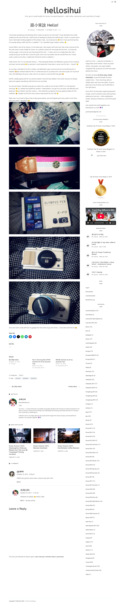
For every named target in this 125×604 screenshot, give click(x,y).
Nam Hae (88, 521)
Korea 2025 (89, 509)
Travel (21, 375)
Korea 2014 (89, 448)
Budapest (88, 335)
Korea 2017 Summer (92, 485)
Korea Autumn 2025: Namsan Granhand (41, 447)
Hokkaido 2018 (90, 388)
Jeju (87, 416)
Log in (87, 287)
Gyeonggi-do (89, 375)
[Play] (88, 223)
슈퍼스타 (32, 30)
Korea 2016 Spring (91, 469)
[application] (101, 216)
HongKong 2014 (90, 396)
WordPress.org (90, 300)
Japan (87, 412)
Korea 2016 (89, 465)
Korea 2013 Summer (92, 444)
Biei (87, 331)
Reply (19, 482)
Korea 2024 (89, 505)
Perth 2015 (89, 534)
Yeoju (87, 574)
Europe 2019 (89, 359)
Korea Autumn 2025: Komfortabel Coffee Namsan (68, 447)
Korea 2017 (89, 477)
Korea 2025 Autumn (91, 513)
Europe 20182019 (91, 355)
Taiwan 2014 (89, 554)
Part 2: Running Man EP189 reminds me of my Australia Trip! (41, 362)
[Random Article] (112, 2)
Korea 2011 (89, 428)
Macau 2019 (89, 517)
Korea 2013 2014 (90, 440)
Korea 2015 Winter (91, 461)
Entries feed (89, 292)
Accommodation (91, 310)
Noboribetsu (89, 530)
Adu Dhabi (89, 314)
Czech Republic (90, 343)
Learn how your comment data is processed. (49, 557)
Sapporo (88, 542)
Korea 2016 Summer (92, 473)
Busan (87, 339)
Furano (88, 363)
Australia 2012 (90, 323)
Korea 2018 (89, 489)
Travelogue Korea (91, 566)
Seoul (87, 546)
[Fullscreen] (113, 223)
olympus (33, 378)
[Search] (115, 2)
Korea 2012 (89, 432)
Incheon (88, 408)
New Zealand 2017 (91, 525)
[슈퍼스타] (13, 402)
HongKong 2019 (90, 400)
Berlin (87, 327)
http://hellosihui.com (24, 402)
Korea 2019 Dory (91, 497)
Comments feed (90, 296)
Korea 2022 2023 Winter (93, 501)
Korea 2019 (89, 493)
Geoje (87, 367)
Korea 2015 (89, 457)
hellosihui (62, 10)
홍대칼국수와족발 (97, 234)
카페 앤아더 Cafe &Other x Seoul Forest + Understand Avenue (103, 263)
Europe (88, 351)
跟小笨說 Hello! (14, 360)
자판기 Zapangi (97, 272)
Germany (88, 371)
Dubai (87, 347)
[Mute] (110, 223)
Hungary (88, 404)
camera (18, 378)
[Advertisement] (44, 573)
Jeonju (87, 420)
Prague (88, 538)
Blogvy (34, 601)
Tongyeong (89, 558)
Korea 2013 (89, 436)
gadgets (25, 378)
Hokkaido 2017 (90, 384)
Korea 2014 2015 (90, 452)
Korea (87, 424)
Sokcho (88, 550)
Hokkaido (88, 379)
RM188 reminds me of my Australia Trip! (64, 361)
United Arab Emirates (92, 570)
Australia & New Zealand (93, 319)
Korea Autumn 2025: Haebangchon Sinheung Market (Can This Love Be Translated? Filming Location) (18, 450)
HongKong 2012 (90, 392)
